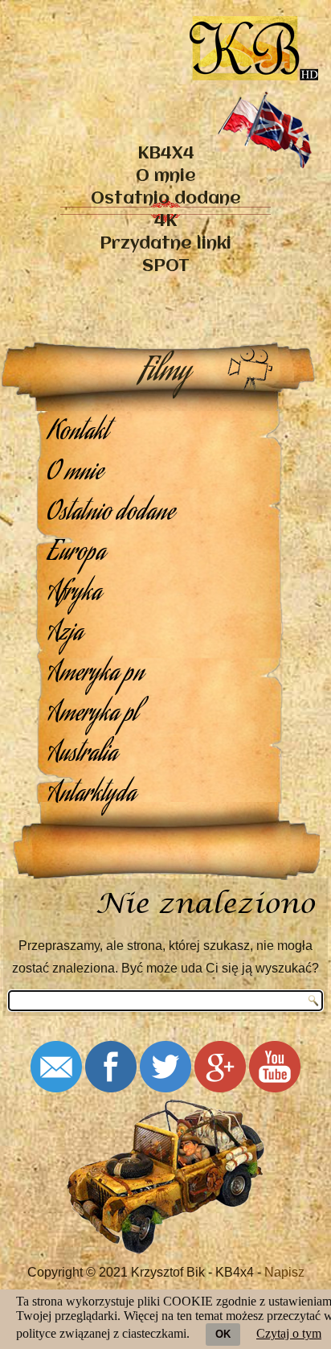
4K (165, 221)
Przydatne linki (165, 244)
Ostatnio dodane (166, 199)
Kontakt (77, 434)
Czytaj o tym (288, 1333)
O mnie (166, 176)
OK (223, 1334)
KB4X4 (165, 154)
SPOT (166, 266)
